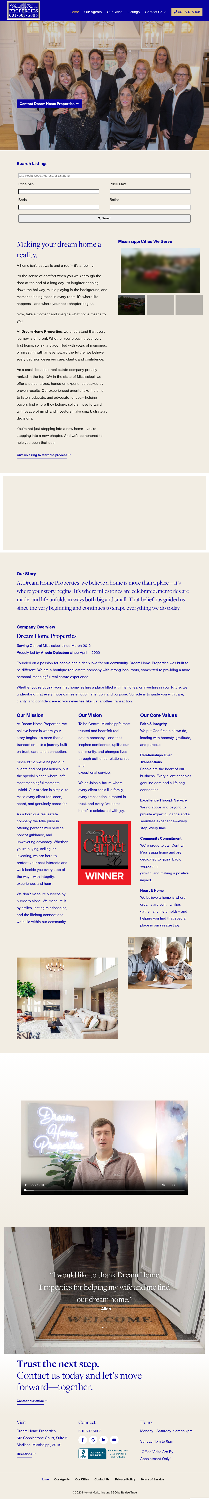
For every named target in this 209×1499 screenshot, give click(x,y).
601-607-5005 (188, 12)
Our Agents (93, 12)
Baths (114, 200)
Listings (134, 12)
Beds (22, 200)
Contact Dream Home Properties (47, 104)
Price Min (26, 184)
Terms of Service (152, 1479)
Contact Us (153, 12)
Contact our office (30, 1401)
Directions (24, 1454)
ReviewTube (129, 1492)
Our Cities (114, 12)
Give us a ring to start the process (42, 455)
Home (74, 12)
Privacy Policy (125, 1479)
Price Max (118, 184)
